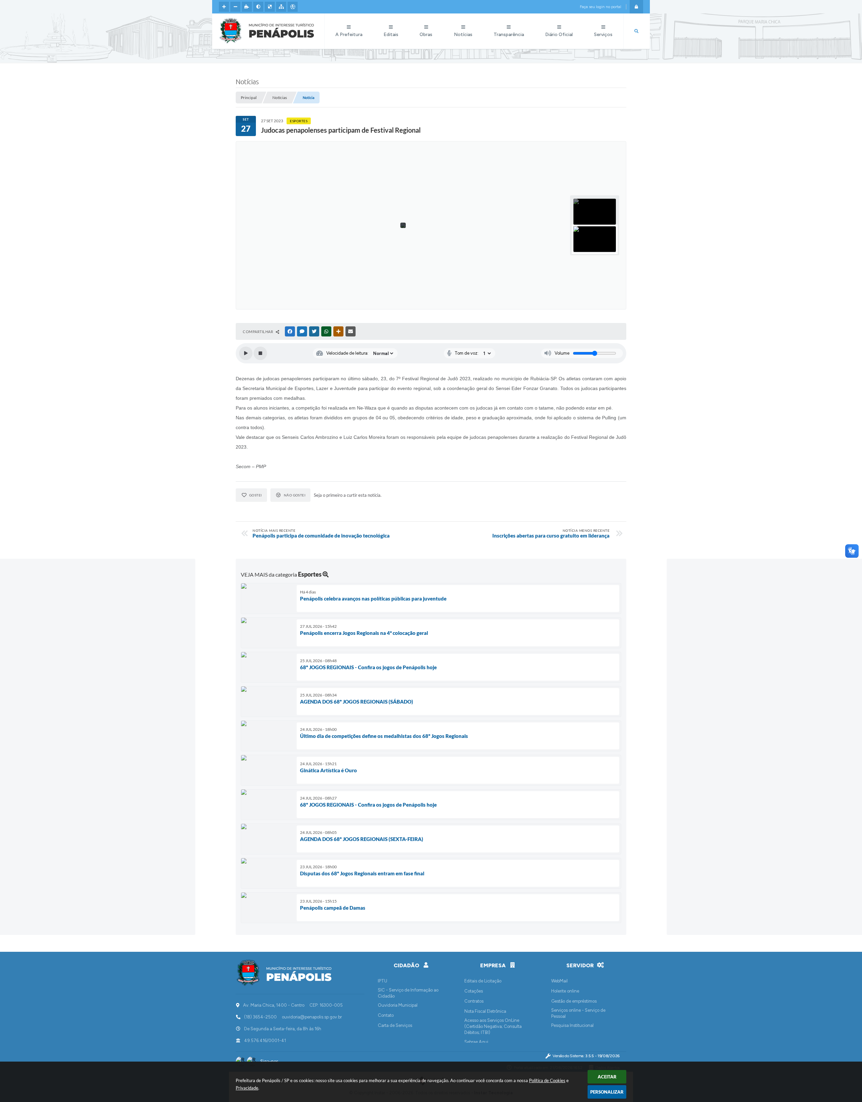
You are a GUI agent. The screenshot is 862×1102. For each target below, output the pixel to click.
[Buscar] (636, 31)
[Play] (246, 353)
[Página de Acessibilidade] (293, 7)
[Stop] (260, 353)
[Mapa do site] (281, 7)
